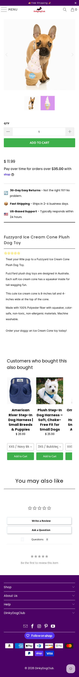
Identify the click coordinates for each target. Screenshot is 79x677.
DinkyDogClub (44, 668)
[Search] (64, 9)
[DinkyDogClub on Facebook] (32, 626)
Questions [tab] (37, 539)
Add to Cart (20, 456)
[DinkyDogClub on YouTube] (53, 626)
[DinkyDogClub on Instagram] (39, 626)
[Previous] (7, 54)
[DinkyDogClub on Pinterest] (46, 626)
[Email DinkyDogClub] (26, 626)
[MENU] (2, 9)
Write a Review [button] (41, 520)
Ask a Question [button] (41, 530)
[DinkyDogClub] (39, 9)
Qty (6, 123)
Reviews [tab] (14, 539)
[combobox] (20, 447)
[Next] (72, 54)
